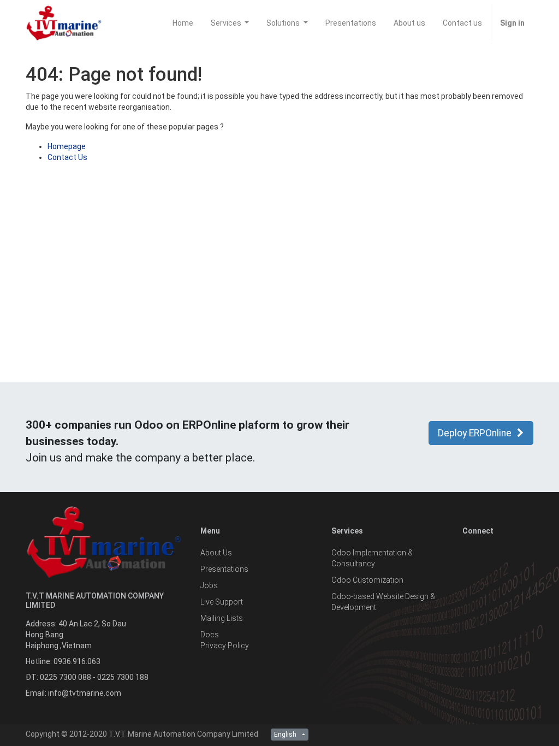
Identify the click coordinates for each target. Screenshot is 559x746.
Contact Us (67, 157)
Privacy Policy (224, 645)
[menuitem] (183, 23)
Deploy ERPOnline (475, 433)
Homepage (66, 146)
